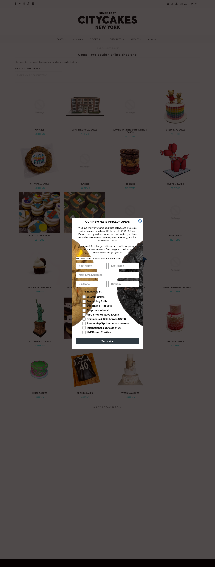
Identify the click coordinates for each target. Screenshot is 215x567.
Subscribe (107, 341)
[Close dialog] (140, 220)
